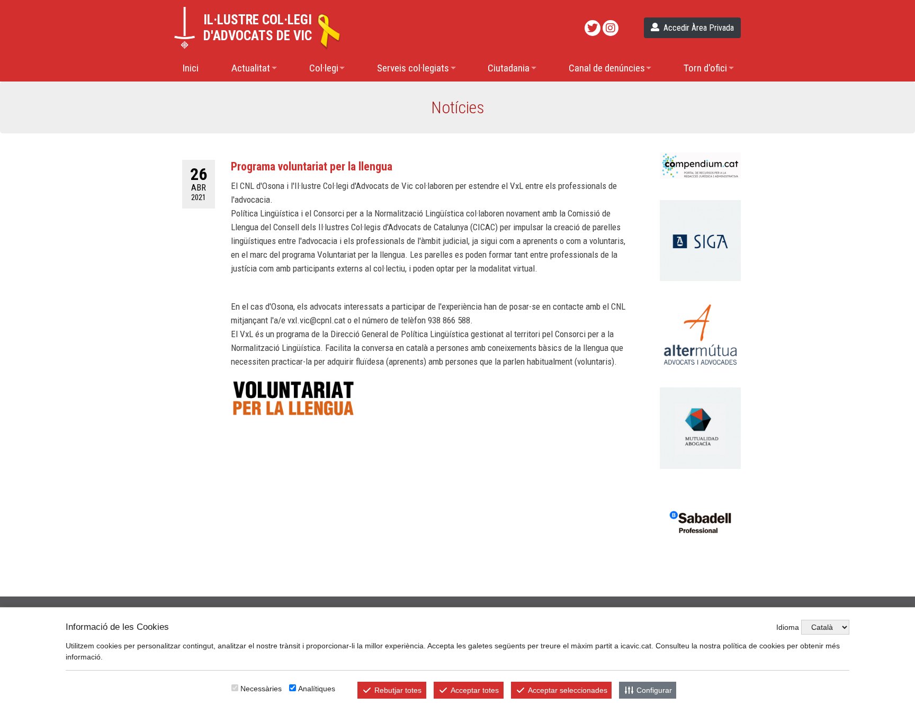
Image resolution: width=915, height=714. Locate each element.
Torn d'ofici (705, 68)
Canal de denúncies (607, 68)
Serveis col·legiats (413, 68)
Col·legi (323, 68)
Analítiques (316, 688)
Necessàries (261, 688)
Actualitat (250, 68)
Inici (190, 68)
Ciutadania (509, 68)
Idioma (787, 627)
